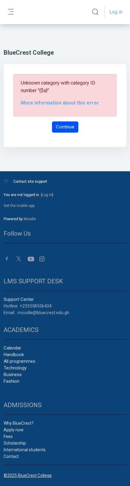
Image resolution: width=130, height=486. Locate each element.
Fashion (11, 381)
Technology (15, 368)
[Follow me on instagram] (42, 259)
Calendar (12, 348)
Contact (11, 456)
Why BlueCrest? (19, 423)
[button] (95, 12)
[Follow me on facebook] (7, 259)
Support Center (19, 299)
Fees (8, 436)
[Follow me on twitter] (19, 259)
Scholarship (15, 443)
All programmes (19, 361)
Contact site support (30, 181)
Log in (115, 12)
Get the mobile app (19, 206)
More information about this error (60, 103)
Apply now (14, 429)
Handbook (14, 354)
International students (25, 449)
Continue (65, 127)
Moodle (30, 219)
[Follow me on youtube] (31, 259)
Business (13, 374)
